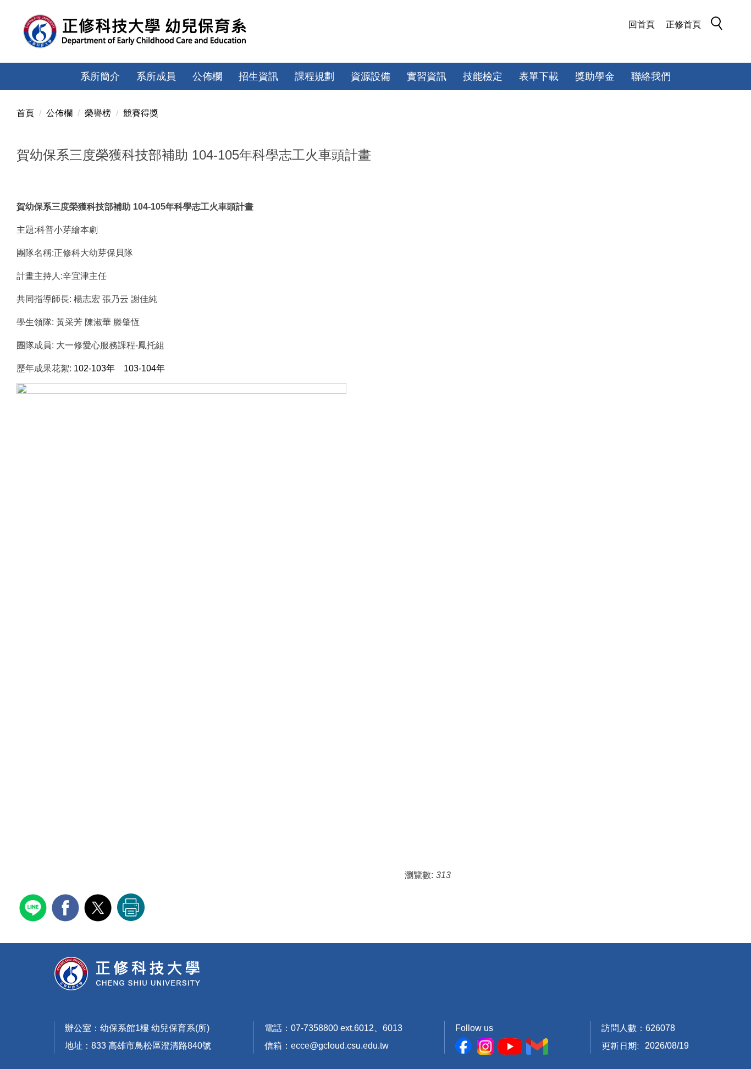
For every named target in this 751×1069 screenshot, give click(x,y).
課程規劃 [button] (314, 76)
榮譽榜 (98, 113)
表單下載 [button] (539, 76)
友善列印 (131, 907)
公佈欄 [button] (207, 76)
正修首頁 (683, 24)
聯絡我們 (651, 76)
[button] (719, 25)
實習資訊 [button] (426, 76)
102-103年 (94, 368)
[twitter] (99, 906)
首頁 (25, 113)
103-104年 (144, 368)
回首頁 (641, 24)
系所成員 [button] (156, 76)
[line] (34, 906)
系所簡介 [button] (100, 76)
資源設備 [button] (370, 76)
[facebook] (67, 906)
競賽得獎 (140, 113)
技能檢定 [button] (482, 76)
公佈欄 (59, 113)
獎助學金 (595, 76)
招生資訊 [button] (258, 76)
